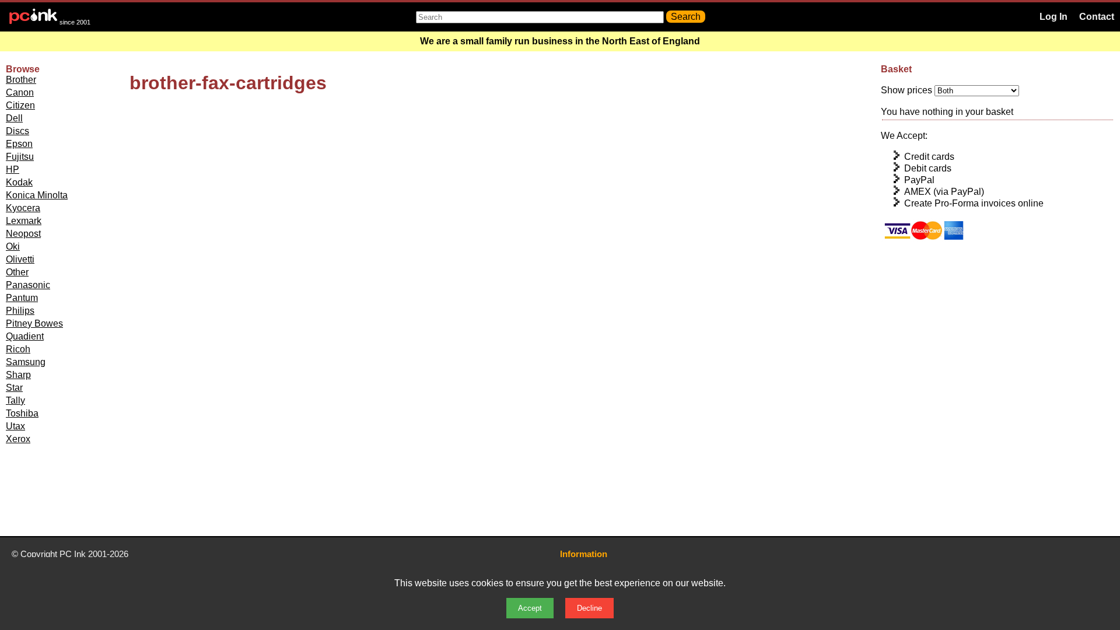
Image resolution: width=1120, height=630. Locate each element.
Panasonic (28, 285)
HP (12, 169)
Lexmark (23, 221)
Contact (1096, 17)
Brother (21, 80)
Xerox (18, 439)
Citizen (20, 105)
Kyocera (23, 208)
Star (14, 388)
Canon (20, 92)
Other (17, 272)
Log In (1054, 17)
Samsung (26, 362)
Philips (20, 311)
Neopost (23, 234)
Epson (19, 144)
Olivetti (20, 259)
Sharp (18, 375)
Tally (15, 400)
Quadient (25, 336)
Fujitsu (20, 157)
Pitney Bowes (34, 323)
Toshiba (22, 413)
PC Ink (73, 554)
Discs (17, 131)
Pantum (22, 298)
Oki (13, 246)
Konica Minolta (37, 195)
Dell (14, 118)
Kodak (19, 182)
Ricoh (18, 349)
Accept (530, 608)
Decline (589, 608)
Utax (15, 426)
